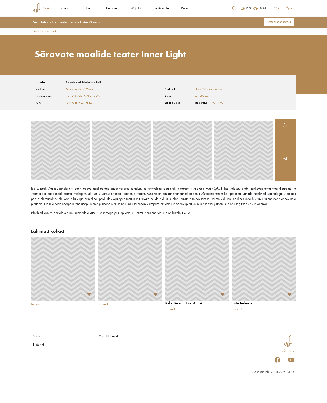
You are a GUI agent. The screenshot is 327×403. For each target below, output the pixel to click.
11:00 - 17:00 (216, 103)
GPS (38, 103)
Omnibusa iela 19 (75, 89)
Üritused (87, 8)
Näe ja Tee (111, 8)
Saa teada (64, 8)
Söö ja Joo (136, 8)
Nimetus (40, 82)
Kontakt (37, 336)
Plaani (184, 8)
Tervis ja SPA (161, 8)
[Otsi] (234, 8)
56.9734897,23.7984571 (80, 103)
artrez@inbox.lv (203, 96)
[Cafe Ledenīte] (264, 269)
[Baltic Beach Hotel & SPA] (197, 269)
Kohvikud (51, 31)
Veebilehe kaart (108, 336)
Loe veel (36, 304)
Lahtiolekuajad (172, 103)
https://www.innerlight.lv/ (209, 89)
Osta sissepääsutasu (279, 21)
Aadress (40, 89)
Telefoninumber (44, 96)
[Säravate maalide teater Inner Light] (60, 150)
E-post (168, 96)
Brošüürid (38, 344)
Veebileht (170, 89)
